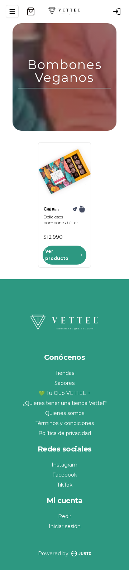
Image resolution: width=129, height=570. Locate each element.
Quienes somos (64, 413)
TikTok (64, 485)
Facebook (64, 475)
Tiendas (64, 373)
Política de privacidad (64, 433)
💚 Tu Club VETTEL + (65, 393)
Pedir (64, 516)
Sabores (64, 383)
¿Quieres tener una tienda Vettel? (65, 403)
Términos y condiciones (64, 423)
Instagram (64, 465)
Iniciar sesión (65, 526)
